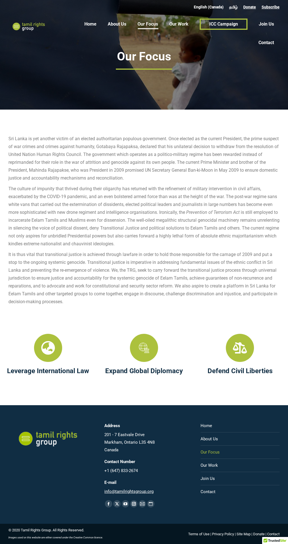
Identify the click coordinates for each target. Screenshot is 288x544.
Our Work (209, 465)
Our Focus (210, 452)
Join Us (208, 478)
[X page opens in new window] (117, 503)
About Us (209, 438)
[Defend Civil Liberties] (240, 348)
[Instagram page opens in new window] (134, 503)
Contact (208, 491)
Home (206, 425)
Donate (249, 7)
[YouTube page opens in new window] (125, 503)
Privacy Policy (223, 534)
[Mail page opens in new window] (142, 503)
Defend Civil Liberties (240, 371)
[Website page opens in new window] (150, 503)
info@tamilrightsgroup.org (129, 491)
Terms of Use (199, 534)
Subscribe (271, 7)
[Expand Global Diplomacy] (144, 348)
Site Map (244, 534)
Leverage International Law (48, 371)
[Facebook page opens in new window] (108, 503)
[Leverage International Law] (48, 348)
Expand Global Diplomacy (144, 371)
